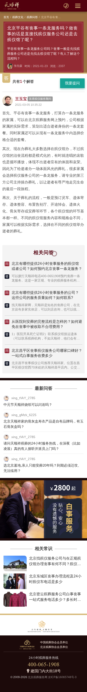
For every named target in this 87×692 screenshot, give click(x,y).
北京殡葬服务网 (37, 677)
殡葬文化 (18, 17)
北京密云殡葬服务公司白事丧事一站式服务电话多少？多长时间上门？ (55, 599)
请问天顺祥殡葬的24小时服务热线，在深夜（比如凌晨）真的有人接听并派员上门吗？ (41, 446)
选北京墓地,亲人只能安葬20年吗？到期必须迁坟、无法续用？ (42, 468)
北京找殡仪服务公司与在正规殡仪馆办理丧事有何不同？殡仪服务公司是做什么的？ (55, 563)
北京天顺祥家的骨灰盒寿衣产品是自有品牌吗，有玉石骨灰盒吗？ (43, 424)
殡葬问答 (32, 17)
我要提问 (72, 83)
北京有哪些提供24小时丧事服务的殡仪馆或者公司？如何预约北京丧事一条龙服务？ (47, 266)
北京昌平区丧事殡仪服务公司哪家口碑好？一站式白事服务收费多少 (47, 353)
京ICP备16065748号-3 (62, 677)
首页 (6, 17)
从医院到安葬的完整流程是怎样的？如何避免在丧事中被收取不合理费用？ (47, 324)
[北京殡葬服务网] (11, 6)
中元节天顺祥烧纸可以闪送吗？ (27, 405)
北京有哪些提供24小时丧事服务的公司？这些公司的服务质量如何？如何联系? (45, 295)
